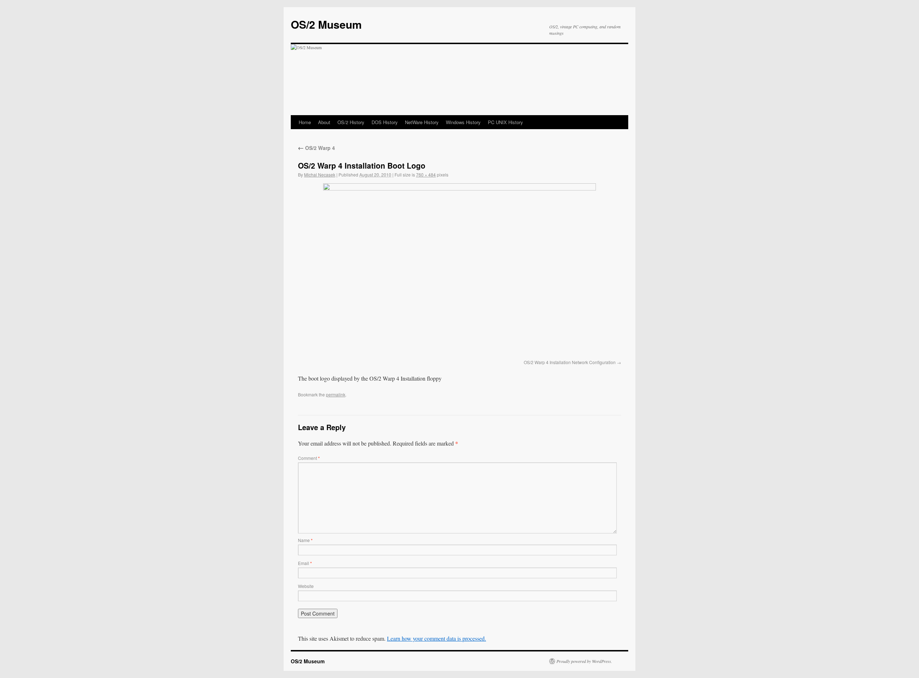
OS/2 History (350, 122)
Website (306, 586)
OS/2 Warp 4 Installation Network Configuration (570, 362)
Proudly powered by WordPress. (584, 661)
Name (305, 540)
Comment (309, 458)
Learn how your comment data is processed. (436, 638)
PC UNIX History (505, 122)
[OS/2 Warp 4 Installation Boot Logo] (459, 270)
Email (305, 563)
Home (305, 122)
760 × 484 (426, 174)
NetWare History (422, 122)
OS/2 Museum (326, 24)
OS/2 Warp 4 (316, 147)
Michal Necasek (319, 174)
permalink (335, 394)
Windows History (463, 122)
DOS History (385, 122)
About (324, 122)
